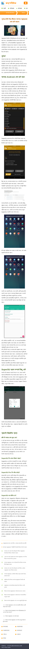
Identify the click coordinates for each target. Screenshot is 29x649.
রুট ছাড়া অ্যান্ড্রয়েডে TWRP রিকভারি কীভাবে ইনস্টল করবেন (15, 547)
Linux (19, 634)
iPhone (5, 626)
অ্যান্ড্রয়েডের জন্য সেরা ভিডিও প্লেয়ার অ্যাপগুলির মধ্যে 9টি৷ (14, 543)
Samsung (6, 630)
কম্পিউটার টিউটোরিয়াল (10, 12)
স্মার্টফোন (23, 12)
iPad (4, 638)
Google (19, 630)
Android (20, 626)
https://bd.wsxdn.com (14, 645)
